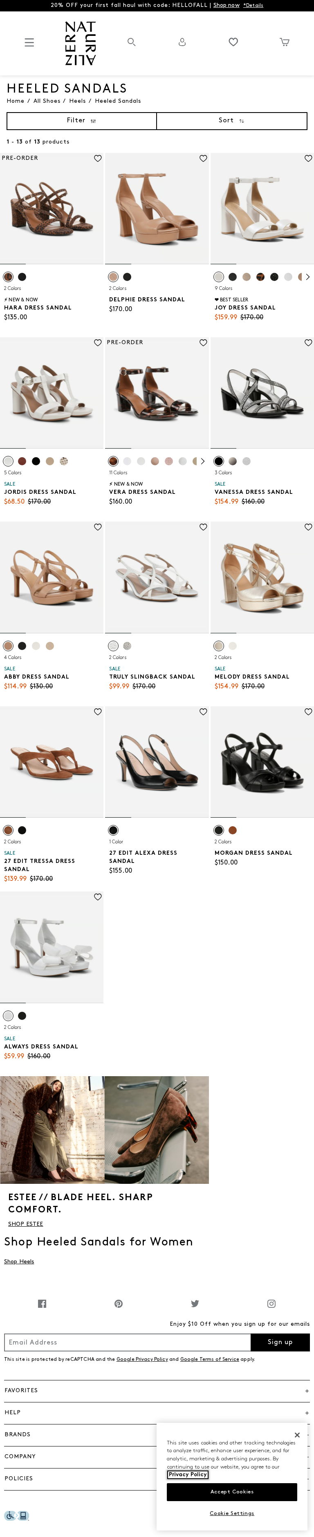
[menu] (29, 46)
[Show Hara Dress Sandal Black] (22, 277)
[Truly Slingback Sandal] (157, 577)
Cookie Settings (232, 1513)
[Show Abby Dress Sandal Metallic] (50, 646)
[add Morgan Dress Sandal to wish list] (308, 711)
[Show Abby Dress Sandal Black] (22, 646)
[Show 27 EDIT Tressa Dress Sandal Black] (22, 830)
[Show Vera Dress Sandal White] (127, 461)
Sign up (280, 1342)
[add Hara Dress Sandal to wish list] (97, 158)
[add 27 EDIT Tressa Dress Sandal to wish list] (97, 711)
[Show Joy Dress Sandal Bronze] (246, 277)
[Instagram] (271, 1308)
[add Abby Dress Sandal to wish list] (97, 527)
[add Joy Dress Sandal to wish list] (308, 158)
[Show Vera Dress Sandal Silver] (183, 461)
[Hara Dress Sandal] (51, 208)
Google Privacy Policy (142, 1359)
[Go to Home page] (80, 43)
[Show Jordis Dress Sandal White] (8, 461)
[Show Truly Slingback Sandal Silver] (127, 646)
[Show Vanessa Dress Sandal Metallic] (233, 461)
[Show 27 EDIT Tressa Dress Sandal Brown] (8, 830)
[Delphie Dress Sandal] (157, 208)
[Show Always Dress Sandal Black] (22, 1016)
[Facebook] (42, 1308)
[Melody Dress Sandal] (262, 577)
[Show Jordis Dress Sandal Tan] (50, 461)
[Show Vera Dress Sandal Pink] (169, 461)
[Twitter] (195, 1308)
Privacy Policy (188, 1474)
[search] (131, 46)
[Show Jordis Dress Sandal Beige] (64, 461)
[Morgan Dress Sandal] (262, 762)
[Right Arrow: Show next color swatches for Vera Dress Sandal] (203, 461)
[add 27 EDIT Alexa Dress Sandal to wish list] (203, 711)
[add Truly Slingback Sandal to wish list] (203, 527)
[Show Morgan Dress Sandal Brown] (233, 830)
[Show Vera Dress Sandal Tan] (155, 461)
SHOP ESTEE (25, 1224)
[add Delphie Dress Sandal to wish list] (203, 158)
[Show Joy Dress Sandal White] (219, 277)
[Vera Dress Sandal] (157, 393)
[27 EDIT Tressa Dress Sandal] (51, 762)
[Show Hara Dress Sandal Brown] (8, 277)
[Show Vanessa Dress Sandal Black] (219, 461)
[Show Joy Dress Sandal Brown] (260, 277)
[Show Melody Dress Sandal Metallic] (219, 646)
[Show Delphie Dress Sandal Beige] (113, 277)
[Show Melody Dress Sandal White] (233, 646)
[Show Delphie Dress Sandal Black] (127, 277)
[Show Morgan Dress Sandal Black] (219, 830)
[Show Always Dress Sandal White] (8, 1016)
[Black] (113, 830)
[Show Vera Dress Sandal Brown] (113, 461)
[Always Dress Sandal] (51, 947)
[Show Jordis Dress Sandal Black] (36, 461)
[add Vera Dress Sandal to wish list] (203, 342)
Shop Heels (19, 1262)
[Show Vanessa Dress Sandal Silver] (246, 461)
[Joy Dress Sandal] (262, 208)
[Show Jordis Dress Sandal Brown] (22, 461)
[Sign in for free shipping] (182, 42)
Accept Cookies (232, 1492)
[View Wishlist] (233, 42)
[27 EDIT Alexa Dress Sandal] (157, 762)
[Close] (297, 1435)
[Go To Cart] (284, 42)
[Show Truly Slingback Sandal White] (113, 646)
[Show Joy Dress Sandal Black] (233, 277)
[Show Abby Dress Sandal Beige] (8, 646)
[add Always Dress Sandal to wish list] (97, 896)
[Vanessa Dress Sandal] (262, 393)
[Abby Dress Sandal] (51, 577)
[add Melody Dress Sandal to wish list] (308, 527)
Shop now (226, 5)
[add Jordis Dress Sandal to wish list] (97, 342)
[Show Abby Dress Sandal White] (36, 646)
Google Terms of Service (209, 1359)
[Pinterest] (118, 1308)
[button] (157, 1391)
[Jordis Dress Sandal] (51, 393)
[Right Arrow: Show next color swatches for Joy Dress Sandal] (308, 277)
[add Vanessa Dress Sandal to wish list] (308, 342)
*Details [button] (253, 5)
